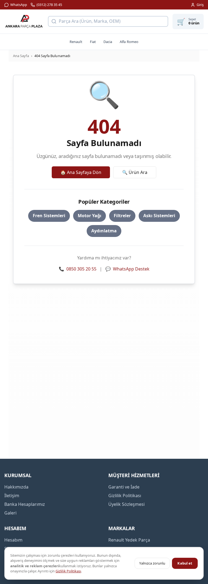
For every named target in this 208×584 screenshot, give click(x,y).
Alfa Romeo (129, 41)
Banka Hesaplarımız (24, 504)
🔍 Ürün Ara (134, 172)
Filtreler (122, 216)
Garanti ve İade (123, 487)
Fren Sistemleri (49, 216)
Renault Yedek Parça (129, 540)
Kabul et (184, 563)
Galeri (10, 513)
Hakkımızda (16, 487)
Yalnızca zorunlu (152, 563)
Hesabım (13, 540)
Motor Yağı (89, 216)
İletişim (11, 496)
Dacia (107, 41)
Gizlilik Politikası (68, 571)
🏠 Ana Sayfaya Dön (80, 172)
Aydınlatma (104, 231)
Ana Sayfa (21, 55)
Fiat (93, 41)
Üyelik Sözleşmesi (126, 504)
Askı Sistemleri (159, 216)
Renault (76, 41)
